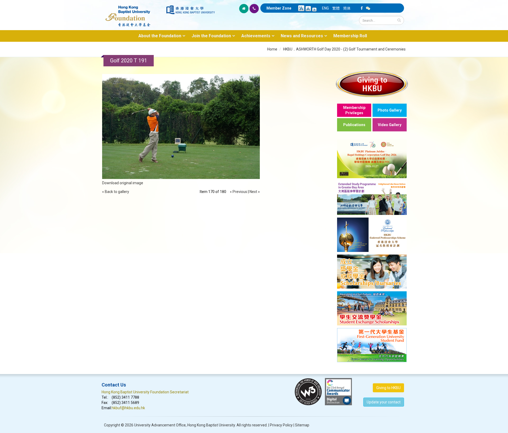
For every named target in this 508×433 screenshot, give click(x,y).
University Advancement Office (160, 425)
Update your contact (384, 402)
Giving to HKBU (388, 388)
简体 (347, 8)
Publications (354, 125)
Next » (255, 192)
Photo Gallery (390, 110)
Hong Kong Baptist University (211, 425)
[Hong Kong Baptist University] (190, 9)
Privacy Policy (281, 425)
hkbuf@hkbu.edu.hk (128, 408)
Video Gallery (389, 125)
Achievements (255, 35)
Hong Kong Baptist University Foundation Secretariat (145, 392)
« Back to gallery (115, 192)
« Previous (238, 192)
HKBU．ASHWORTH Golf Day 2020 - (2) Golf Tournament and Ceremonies (344, 49)
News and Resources (302, 35)
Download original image (122, 183)
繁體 (336, 8)
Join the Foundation (211, 35)
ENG (325, 8)
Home (272, 49)
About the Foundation (159, 35)
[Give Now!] (372, 83)
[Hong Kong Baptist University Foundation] (133, 13)
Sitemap (302, 425)
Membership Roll (350, 35)
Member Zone (278, 8)
